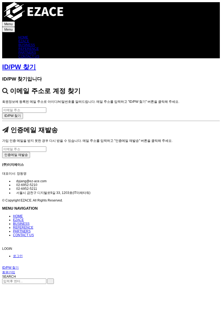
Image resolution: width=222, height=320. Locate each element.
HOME (23, 37)
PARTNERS (27, 53)
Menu (8, 24)
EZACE (23, 41)
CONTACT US (28, 56)
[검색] (50, 281)
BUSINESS (26, 45)
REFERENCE (28, 49)
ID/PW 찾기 (19, 67)
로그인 (18, 256)
